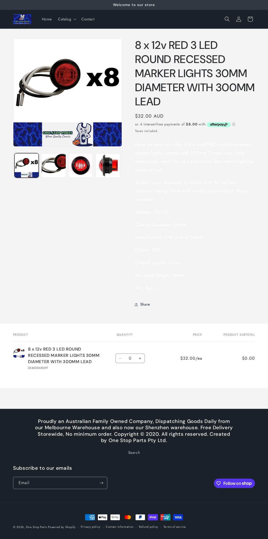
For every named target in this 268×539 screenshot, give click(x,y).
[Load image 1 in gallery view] (26, 165)
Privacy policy (90, 527)
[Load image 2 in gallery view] (53, 165)
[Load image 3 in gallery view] (81, 165)
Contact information (119, 527)
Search (134, 452)
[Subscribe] (101, 483)
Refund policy (148, 527)
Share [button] (145, 304)
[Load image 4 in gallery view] (108, 165)
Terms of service (175, 527)
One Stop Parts (36, 527)
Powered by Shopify (62, 527)
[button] (66, 19)
